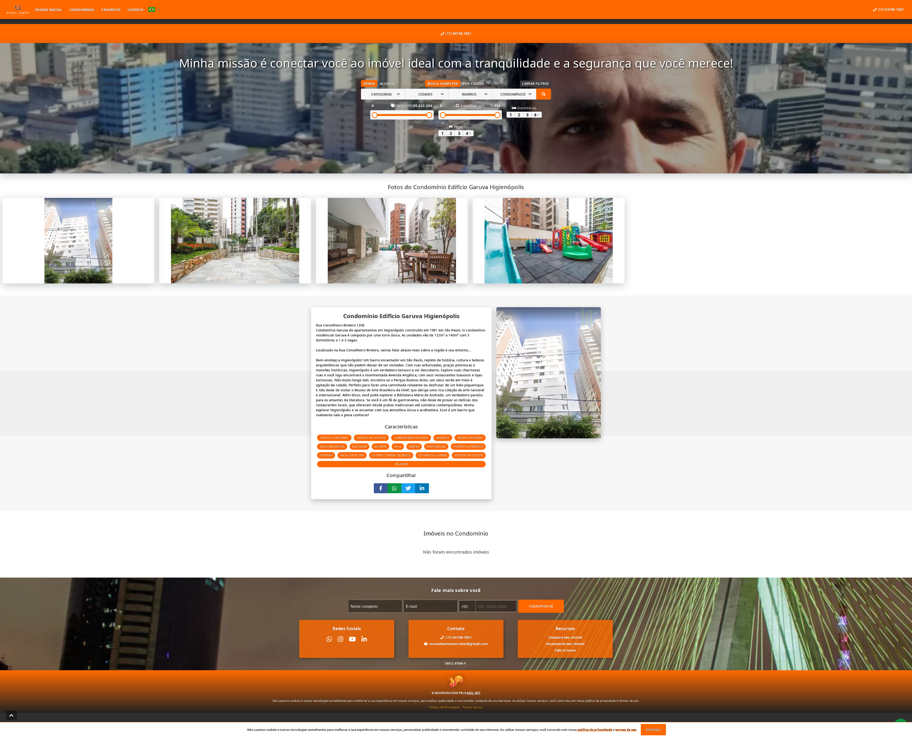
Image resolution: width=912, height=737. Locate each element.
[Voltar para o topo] (11, 715)
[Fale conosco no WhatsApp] (329, 639)
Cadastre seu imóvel (565, 637)
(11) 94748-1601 (458, 33)
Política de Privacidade (444, 707)
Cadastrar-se (541, 606)
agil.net (473, 693)
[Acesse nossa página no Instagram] (340, 639)
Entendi (653, 729)
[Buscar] (543, 94)
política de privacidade (595, 729)
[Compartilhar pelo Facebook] (381, 488)
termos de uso (625, 729)
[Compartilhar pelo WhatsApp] (394, 488)
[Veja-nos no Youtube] (352, 639)
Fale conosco (565, 650)
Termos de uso (472, 707)
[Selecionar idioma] (154, 9)
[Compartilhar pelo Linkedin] (422, 488)
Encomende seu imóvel (565, 643)
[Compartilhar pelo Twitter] (408, 488)
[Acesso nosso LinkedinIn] (364, 639)
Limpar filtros (535, 83)
